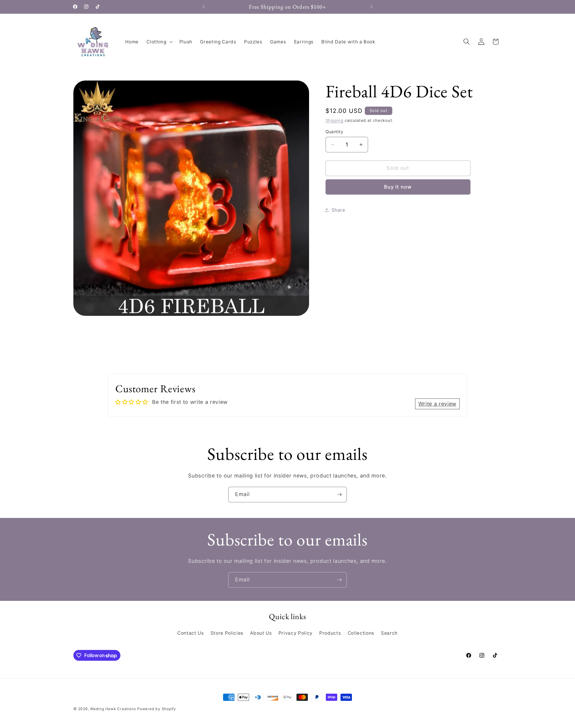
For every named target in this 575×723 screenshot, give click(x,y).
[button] (159, 41)
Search (389, 633)
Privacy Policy (296, 633)
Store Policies (227, 633)
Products (330, 633)
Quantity (335, 131)
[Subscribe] (339, 494)
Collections (361, 633)
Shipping (335, 120)
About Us (261, 633)
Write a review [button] (437, 404)
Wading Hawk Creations (113, 709)
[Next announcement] (371, 7)
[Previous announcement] (203, 7)
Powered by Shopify (156, 709)
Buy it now (398, 187)
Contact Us (190, 633)
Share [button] (338, 210)
